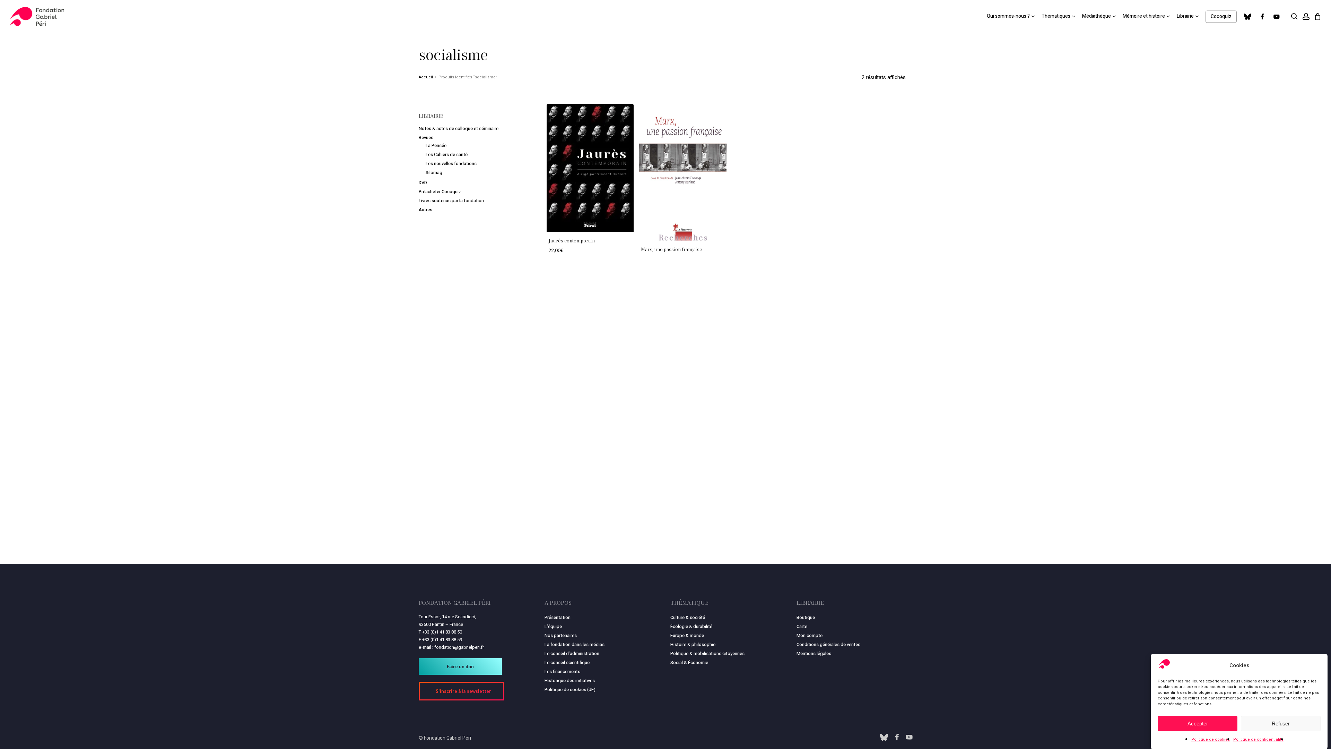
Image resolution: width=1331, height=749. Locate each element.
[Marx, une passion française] (683, 172)
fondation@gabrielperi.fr (459, 647)
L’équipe (553, 626)
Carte (802, 626)
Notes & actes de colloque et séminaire (458, 128)
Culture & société (687, 617)
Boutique (806, 617)
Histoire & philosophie (692, 644)
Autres (425, 209)
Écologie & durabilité (691, 626)
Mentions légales (814, 653)
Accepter (1198, 723)
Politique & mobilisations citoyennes (707, 653)
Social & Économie (689, 662)
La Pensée (436, 145)
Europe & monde (687, 635)
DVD (423, 182)
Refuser (1281, 723)
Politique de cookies (1210, 739)
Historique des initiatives (570, 680)
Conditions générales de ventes (828, 644)
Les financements (562, 671)
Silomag (434, 172)
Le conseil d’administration (572, 653)
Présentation (558, 617)
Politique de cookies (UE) (570, 689)
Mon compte (810, 635)
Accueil (426, 77)
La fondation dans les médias (574, 644)
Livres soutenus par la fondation (451, 200)
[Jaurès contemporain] (590, 168)
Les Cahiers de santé (447, 154)
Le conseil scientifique (567, 662)
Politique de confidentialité (1258, 739)
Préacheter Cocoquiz (440, 191)
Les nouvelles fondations (451, 163)
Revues (426, 137)
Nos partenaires (561, 635)
